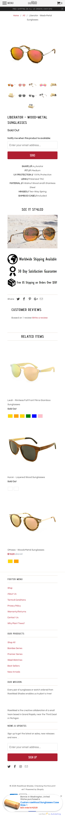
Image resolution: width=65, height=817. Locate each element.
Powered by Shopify (35, 789)
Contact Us (13, 617)
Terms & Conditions (17, 600)
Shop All (11, 642)
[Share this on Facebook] (23, 299)
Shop (10, 588)
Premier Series (15, 654)
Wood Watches (15, 660)
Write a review (40, 318)
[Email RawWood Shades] (26, 766)
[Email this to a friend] (41, 299)
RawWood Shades (25, 786)
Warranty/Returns (17, 611)
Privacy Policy (14, 606)
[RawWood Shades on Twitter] (9, 766)
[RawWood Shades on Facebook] (15, 766)
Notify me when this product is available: (29, 138)
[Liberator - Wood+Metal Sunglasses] (33, 53)
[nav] (8, 3)
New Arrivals (14, 672)
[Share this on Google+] (35, 299)
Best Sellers (14, 666)
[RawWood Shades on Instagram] (21, 766)
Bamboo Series (15, 648)
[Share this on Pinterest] (29, 299)
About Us (12, 594)
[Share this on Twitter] (17, 299)
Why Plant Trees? (16, 623)
